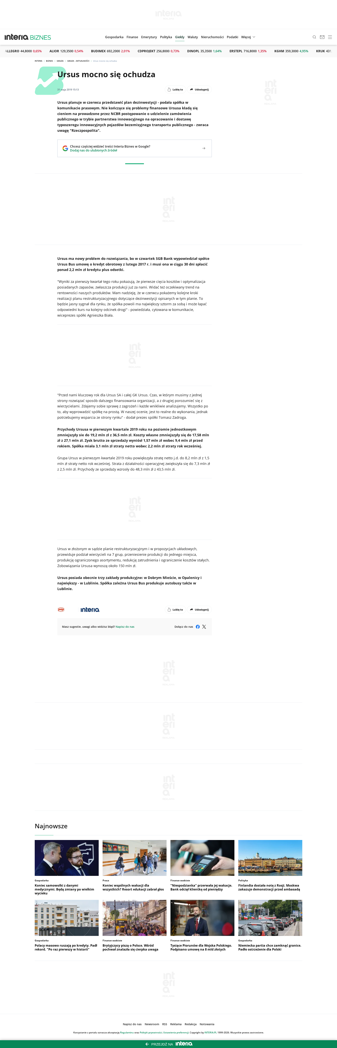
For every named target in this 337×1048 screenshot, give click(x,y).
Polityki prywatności (151, 1032)
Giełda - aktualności (78, 60)
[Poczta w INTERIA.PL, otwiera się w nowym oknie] (322, 37)
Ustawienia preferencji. (176, 1032)
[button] (180, 37)
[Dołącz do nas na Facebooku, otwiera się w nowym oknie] (198, 627)
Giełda (60, 60)
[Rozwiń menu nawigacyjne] (330, 37)
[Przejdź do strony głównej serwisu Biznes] (40, 37)
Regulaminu (127, 1032)
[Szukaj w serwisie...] (314, 37)
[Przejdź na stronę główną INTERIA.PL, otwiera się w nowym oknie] (17, 37)
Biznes (49, 60)
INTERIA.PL (210, 1032)
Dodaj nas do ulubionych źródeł (110, 150)
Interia (38, 60)
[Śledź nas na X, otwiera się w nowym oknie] (204, 627)
